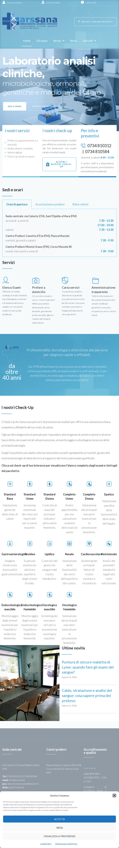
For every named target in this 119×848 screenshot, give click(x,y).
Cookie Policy (45, 844)
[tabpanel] (59, 233)
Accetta (59, 819)
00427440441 (16, 787)
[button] (114, 795)
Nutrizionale (109, 554)
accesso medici (53, 2)
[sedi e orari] (82, 2)
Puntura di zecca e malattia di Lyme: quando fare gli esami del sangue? (88, 667)
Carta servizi (70, 287)
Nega (59, 827)
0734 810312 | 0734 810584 (22, 776)
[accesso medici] (43, 2)
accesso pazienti (14, 2)
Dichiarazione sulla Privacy (66, 844)
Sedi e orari (15, 106)
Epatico (109, 494)
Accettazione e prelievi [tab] (49, 204)
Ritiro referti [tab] (80, 204)
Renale (69, 554)
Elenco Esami (11, 287)
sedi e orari (91, 2)
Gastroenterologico (14, 554)
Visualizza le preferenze (59, 836)
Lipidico (49, 554)
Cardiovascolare (91, 554)
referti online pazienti (46, 106)
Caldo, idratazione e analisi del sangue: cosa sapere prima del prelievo (87, 695)
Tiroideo (29, 554)
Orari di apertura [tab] (16, 204)
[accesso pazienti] (3, 2)
